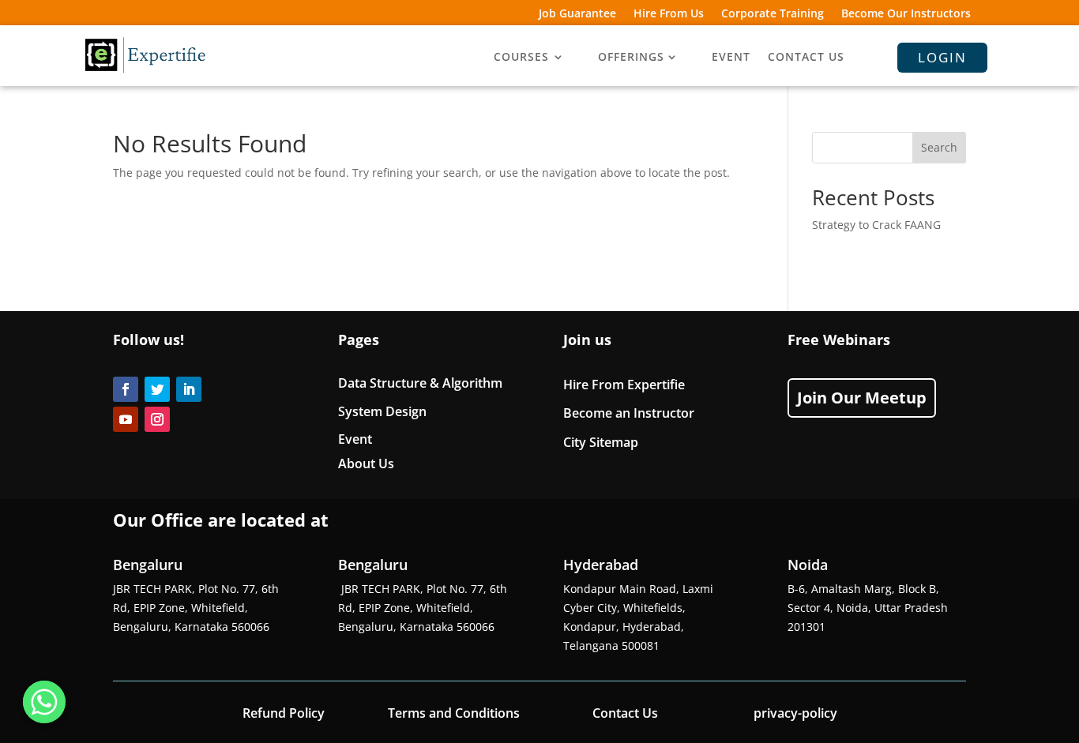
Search (939, 147)
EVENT (731, 57)
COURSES (521, 57)
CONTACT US (806, 57)
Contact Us (625, 713)
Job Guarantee (577, 14)
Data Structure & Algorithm (420, 383)
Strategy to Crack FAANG (876, 224)
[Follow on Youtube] (125, 419)
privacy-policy (795, 713)
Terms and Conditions (454, 713)
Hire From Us (668, 14)
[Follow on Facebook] (125, 389)
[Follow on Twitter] (157, 389)
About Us (366, 463)
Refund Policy (283, 713)
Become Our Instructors (906, 14)
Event (355, 439)
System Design (382, 411)
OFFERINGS (631, 57)
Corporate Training (772, 14)
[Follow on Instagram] (157, 419)
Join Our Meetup (862, 397)
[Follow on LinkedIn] (188, 389)
